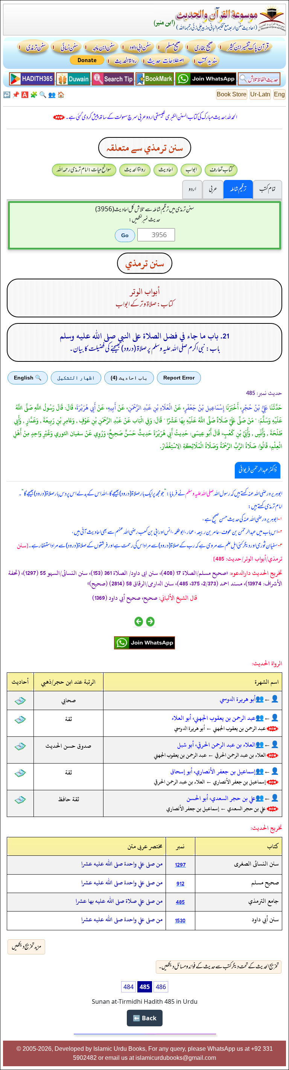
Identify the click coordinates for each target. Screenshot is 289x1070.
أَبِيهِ (112, 408)
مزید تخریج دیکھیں (26, 947)
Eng (279, 94)
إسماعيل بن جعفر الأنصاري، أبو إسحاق (213, 771)
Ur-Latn (260, 94)
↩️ (7, 94)
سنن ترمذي (144, 263)
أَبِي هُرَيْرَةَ (86, 408)
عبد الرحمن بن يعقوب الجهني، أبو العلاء (214, 718)
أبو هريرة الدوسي (238, 699)
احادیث (165, 169)
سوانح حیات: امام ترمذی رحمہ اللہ (84, 169)
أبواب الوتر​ (145, 291)
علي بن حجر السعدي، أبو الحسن (221, 798)
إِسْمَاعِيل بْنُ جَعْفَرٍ (204, 408)
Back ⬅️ (145, 1018)
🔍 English (27, 378)
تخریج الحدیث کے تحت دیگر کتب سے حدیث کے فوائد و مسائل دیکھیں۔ (218, 966)
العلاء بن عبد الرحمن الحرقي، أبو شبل (216, 745)
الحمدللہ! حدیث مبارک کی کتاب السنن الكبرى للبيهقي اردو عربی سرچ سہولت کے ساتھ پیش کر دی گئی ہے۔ (151, 117)
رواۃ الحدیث (135, 169)
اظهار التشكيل (76, 378)
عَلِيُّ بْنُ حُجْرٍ (255, 408)
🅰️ (25, 94)
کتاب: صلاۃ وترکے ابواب (144, 304)
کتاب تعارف (221, 169)
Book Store (231, 94)
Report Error (179, 378)
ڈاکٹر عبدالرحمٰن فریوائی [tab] (258, 470)
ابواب (191, 169)
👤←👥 (267, 699)
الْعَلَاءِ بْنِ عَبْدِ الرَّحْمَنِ (150, 408)
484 (128, 987)
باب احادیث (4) (129, 378)
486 (161, 987)
